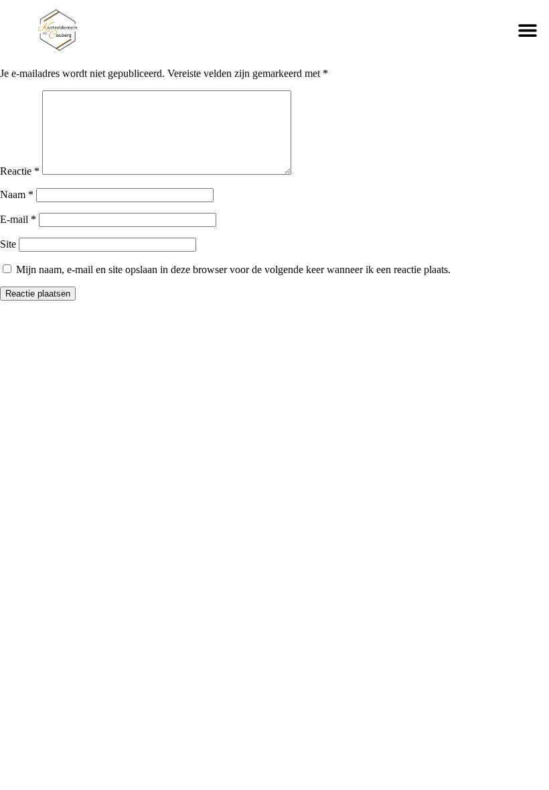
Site (8, 244)
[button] (527, 30)
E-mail (18, 219)
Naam (16, 194)
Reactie (20, 171)
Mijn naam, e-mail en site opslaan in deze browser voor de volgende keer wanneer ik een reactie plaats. (233, 269)
